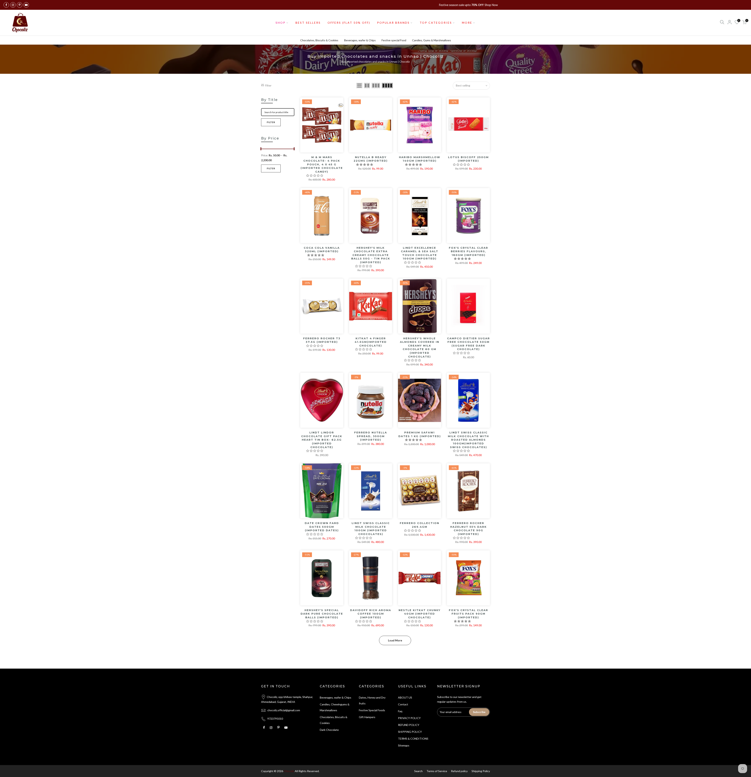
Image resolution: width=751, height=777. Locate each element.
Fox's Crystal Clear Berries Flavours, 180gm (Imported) (468, 251)
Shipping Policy (481, 771)
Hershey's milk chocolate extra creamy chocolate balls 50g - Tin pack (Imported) (370, 255)
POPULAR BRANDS (393, 22)
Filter (268, 85)
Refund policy (459, 771)
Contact (403, 704)
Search (418, 771)
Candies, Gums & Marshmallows (431, 40)
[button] (315, 175)
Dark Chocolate (329, 729)
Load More (395, 640)
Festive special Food (394, 40)
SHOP (281, 22)
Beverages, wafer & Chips (360, 40)
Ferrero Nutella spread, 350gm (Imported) (370, 436)
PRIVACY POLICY (409, 718)
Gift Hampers (367, 717)
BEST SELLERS (308, 22)
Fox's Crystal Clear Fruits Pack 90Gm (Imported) (468, 614)
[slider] (261, 149)
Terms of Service (437, 771)
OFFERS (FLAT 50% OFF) (349, 22)
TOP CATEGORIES (436, 22)
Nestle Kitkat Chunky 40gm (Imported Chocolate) (419, 614)
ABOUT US (405, 697)
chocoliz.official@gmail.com (283, 710)
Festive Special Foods (372, 710)
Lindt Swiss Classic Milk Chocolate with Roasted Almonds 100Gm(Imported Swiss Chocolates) (468, 439)
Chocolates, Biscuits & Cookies (319, 40)
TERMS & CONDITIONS (413, 738)
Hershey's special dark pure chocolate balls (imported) (322, 614)
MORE (467, 22)
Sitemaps (403, 745)
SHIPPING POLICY (410, 731)
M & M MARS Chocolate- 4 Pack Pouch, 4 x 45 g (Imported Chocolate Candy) (322, 164)
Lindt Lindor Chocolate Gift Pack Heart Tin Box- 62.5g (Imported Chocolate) (321, 439)
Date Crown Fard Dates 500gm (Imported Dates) (322, 526)
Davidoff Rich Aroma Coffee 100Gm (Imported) (370, 614)
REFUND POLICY (408, 725)
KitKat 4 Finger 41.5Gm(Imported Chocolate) (371, 342)
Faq (400, 711)
